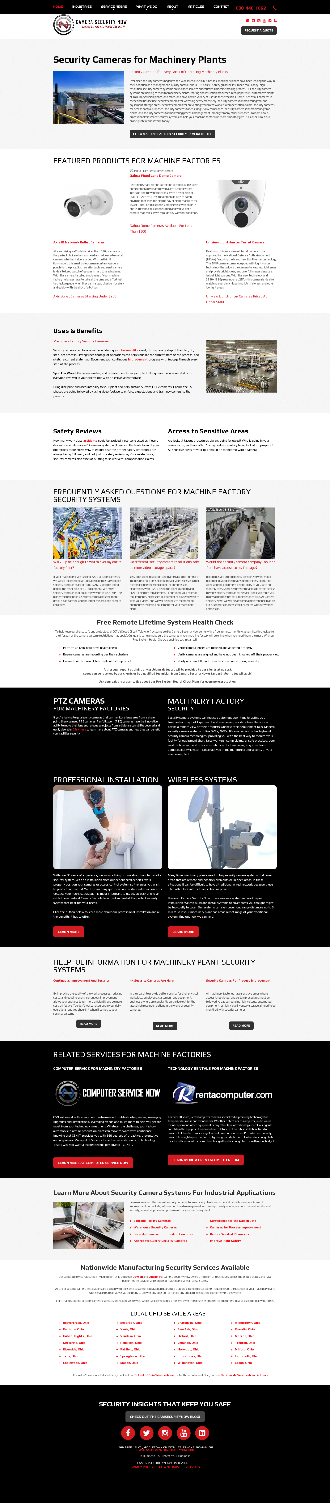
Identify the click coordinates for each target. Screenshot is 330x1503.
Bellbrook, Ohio (131, 1322)
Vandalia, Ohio (130, 1336)
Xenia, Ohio (128, 1329)
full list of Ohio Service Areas (154, 1375)
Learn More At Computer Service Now (93, 1163)
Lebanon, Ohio (188, 1343)
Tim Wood (68, 373)
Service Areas (114, 6)
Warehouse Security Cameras (155, 1227)
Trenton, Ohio (245, 1343)
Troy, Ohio (70, 1356)
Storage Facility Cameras (152, 1221)
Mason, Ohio (129, 1363)
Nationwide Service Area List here (244, 1375)
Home (58, 6)
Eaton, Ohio (243, 1363)
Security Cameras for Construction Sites (163, 1234)
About (172, 6)
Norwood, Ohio (189, 1349)
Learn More (69, 932)
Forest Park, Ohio (190, 1356)
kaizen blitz (129, 350)
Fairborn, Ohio (73, 1329)
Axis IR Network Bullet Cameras (78, 242)
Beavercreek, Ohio (76, 1322)
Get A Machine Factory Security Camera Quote (172, 134)
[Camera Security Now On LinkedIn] (270, 21)
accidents (90, 440)
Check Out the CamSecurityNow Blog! (165, 1417)
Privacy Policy (141, 1467)
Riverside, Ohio (74, 1349)
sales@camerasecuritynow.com (170, 1449)
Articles (196, 6)
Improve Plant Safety (225, 1241)
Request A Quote (258, 30)
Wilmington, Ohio (190, 1363)
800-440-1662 (251, 8)
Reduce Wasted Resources (229, 1234)
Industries (82, 6)
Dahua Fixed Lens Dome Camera (156, 176)
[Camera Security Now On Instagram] (258, 21)
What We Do (146, 6)
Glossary (193, 1467)
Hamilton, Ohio (131, 1343)
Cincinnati (156, 1276)
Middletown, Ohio (247, 1322)
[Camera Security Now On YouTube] (264, 21)
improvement (138, 359)
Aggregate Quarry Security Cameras (160, 1241)
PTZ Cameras (79, 701)
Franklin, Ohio (245, 1329)
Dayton (138, 1276)
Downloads (169, 1467)
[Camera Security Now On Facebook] (247, 21)
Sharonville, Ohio (190, 1322)
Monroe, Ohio (244, 1336)
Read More (88, 1023)
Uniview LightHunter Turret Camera (235, 242)
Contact (221, 6)
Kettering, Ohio (74, 1343)
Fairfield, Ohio (130, 1349)
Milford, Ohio (244, 1349)
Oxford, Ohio (187, 1336)
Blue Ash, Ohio (188, 1329)
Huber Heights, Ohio (77, 1336)
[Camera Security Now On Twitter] (253, 21)
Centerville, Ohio (247, 1356)
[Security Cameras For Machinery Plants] (88, 71)
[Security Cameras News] (275, 21)
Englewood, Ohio (75, 1363)
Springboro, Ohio (132, 1356)
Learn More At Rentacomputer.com (205, 1160)
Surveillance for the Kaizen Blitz (233, 1221)
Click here (79, 729)
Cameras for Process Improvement (235, 1227)
